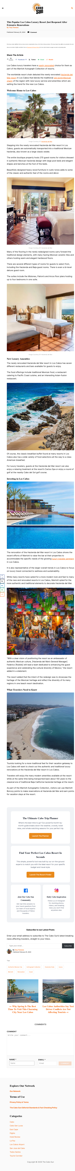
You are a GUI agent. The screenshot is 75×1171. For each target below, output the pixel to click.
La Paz (12, 1141)
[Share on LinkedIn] (2, 585)
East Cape (14, 1129)
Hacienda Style (49, 967)
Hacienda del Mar (46, 141)
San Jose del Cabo (17, 1148)
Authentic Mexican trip (15, 967)
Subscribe (68, 946)
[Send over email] (2, 590)
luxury (60, 967)
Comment (12, 1031)
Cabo (12, 1122)
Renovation (21, 972)
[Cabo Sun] (37, 8)
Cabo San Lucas (16, 1126)
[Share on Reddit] (2, 594)
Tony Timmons (13, 27)
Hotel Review (15, 1137)
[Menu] (3, 8)
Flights (12, 1133)
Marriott (10, 972)
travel (31, 972)
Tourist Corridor (16, 1156)
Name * (12, 1059)
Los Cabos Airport (17, 1144)
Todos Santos (15, 1152)
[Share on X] (2, 581)
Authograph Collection (33, 967)
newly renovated (46, 65)
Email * (42, 1060)
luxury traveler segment (63, 559)
